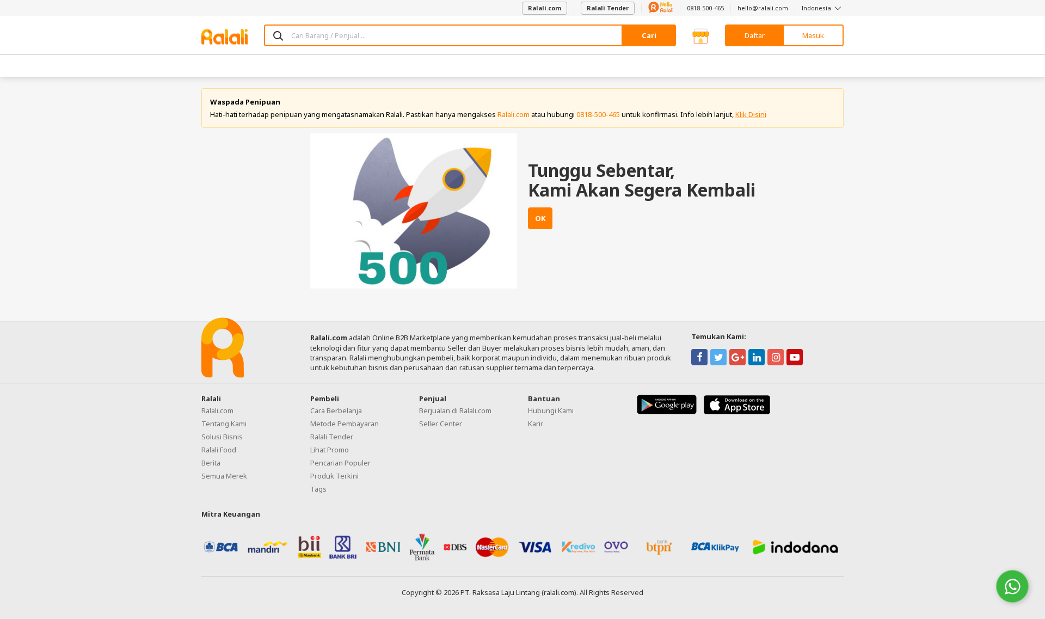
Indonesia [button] (817, 8)
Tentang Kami (224, 423)
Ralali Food (218, 450)
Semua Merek (224, 476)
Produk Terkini (334, 476)
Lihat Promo (329, 450)
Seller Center (440, 423)
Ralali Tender (608, 8)
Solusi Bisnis (222, 437)
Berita (210, 463)
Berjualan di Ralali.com (455, 410)
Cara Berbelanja (336, 410)
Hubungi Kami (551, 410)
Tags (318, 489)
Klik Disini (750, 114)
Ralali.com (544, 8)
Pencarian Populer (340, 463)
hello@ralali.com (762, 8)
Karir (535, 423)
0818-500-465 (705, 8)
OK (540, 218)
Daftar (755, 35)
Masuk (813, 35)
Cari (649, 35)
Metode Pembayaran (344, 423)
